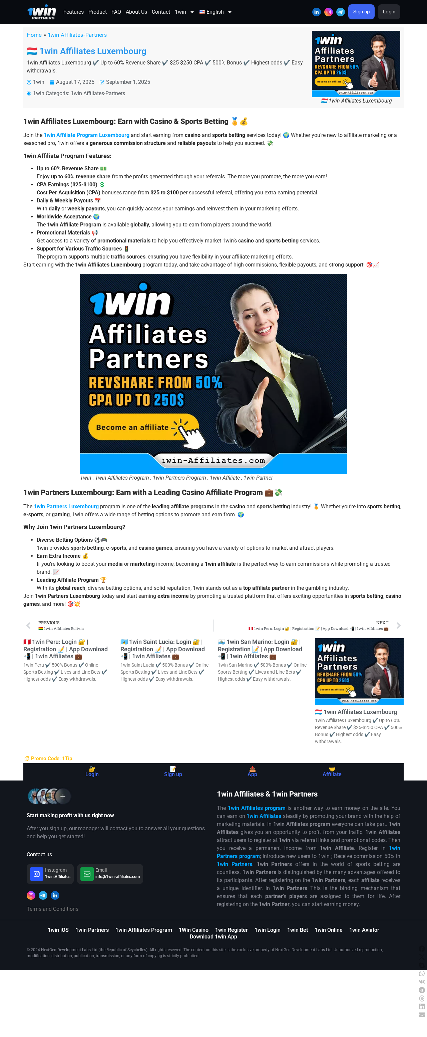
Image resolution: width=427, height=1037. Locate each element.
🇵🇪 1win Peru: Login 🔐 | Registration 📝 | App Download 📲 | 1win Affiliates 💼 (65, 649)
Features (73, 12)
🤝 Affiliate (332, 771)
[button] (422, 946)
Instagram (56, 870)
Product (97, 12)
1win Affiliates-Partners (77, 34)
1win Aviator (364, 930)
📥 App (252, 771)
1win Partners (92, 930)
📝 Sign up (173, 771)
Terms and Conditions (52, 909)
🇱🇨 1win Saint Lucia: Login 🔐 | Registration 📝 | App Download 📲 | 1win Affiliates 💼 (162, 649)
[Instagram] (36, 874)
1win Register (231, 930)
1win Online (329, 930)
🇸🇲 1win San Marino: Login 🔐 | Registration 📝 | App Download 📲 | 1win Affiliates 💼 (260, 649)
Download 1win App (213, 936)
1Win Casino (193, 930)
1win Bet (297, 930)
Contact (161, 12)
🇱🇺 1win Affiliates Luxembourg (86, 51)
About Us (136, 12)
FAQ (116, 12)
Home (34, 34)
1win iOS (58, 930)
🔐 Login (92, 771)
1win (180, 12)
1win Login (268, 930)
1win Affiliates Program (143, 930)
